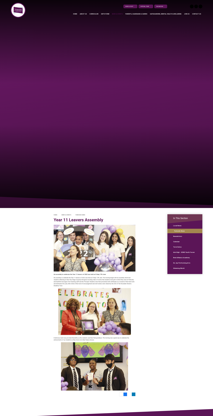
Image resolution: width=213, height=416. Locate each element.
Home (55, 214)
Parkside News (80, 214)
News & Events (66, 214)
